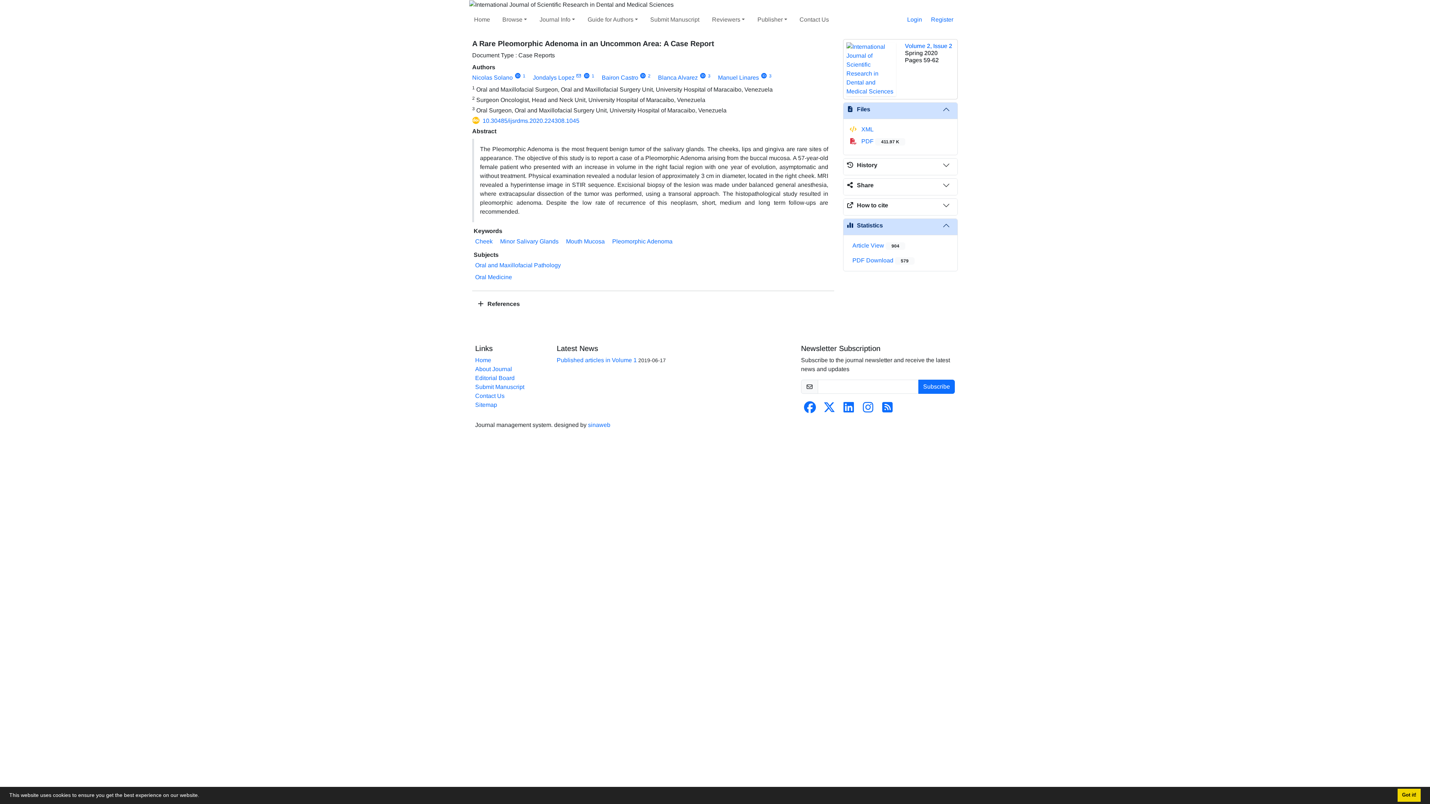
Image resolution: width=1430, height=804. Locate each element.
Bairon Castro (620, 77)
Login (914, 19)
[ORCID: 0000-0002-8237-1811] (764, 76)
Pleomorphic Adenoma (642, 241)
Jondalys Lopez (554, 77)
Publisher (770, 19)
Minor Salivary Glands (529, 241)
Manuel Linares (738, 77)
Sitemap (486, 405)
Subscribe (936, 386)
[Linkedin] (849, 409)
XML (867, 129)
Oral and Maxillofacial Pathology (518, 265)
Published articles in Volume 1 (597, 360)
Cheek (484, 241)
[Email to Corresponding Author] (579, 76)
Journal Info (555, 19)
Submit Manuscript (674, 19)
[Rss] (887, 409)
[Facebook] (810, 409)
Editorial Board (495, 378)
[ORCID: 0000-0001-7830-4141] (586, 76)
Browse (512, 19)
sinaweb (599, 425)
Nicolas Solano (492, 77)
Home (482, 19)
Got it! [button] (1409, 795)
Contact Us (814, 19)
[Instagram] (868, 409)
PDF (879, 141)
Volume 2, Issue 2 (928, 46)
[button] (202, 796)
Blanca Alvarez (678, 77)
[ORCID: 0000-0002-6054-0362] (517, 76)
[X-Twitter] (829, 409)
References (503, 304)
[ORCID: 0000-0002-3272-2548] (702, 76)
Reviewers (726, 19)
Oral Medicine (493, 277)
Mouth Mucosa (585, 241)
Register (942, 19)
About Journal (493, 369)
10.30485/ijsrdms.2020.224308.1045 (531, 121)
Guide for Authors (610, 19)
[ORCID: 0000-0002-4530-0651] (643, 76)
